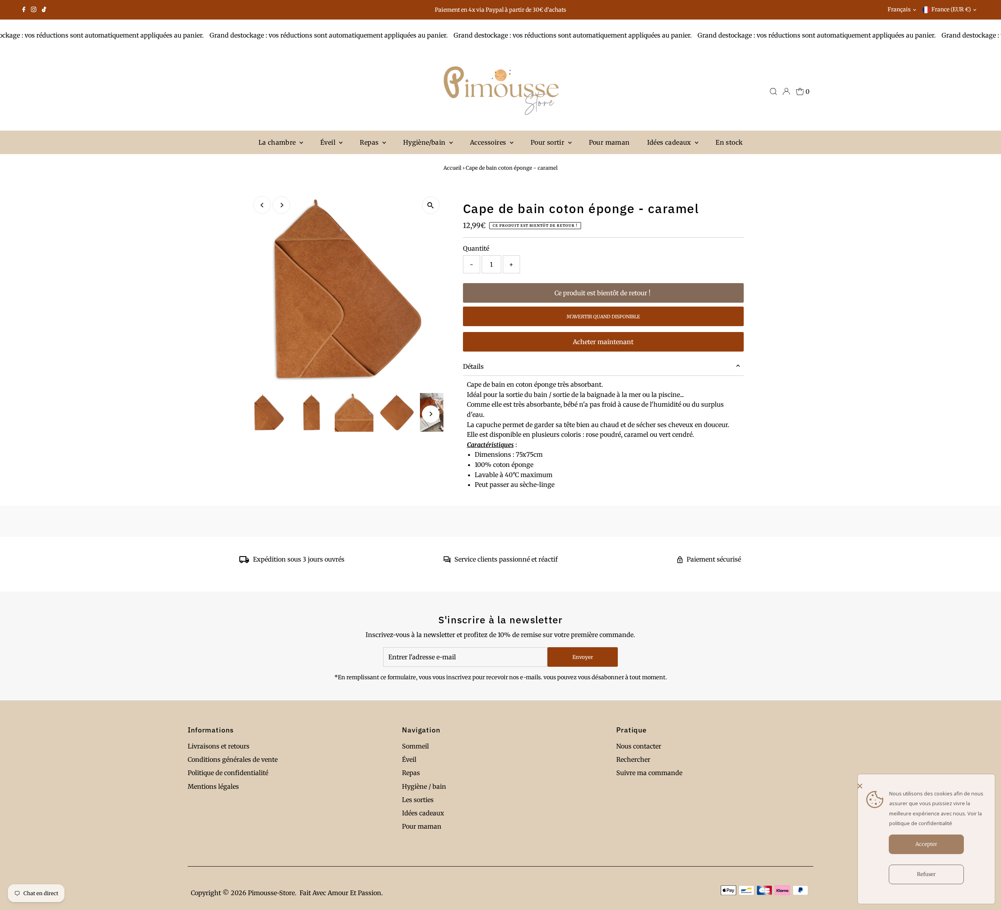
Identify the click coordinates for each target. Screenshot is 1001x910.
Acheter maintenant (603, 342)
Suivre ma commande (649, 773)
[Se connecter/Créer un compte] (786, 91)
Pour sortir (548, 142)
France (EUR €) (951, 9)
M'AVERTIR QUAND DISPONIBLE (603, 316)
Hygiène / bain (424, 786)
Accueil (452, 168)
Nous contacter (638, 746)
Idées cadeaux (670, 142)
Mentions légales (213, 786)
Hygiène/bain (425, 142)
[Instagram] (33, 9)
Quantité (476, 248)
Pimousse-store (271, 893)
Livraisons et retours (218, 746)
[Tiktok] (44, 9)
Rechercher (633, 759)
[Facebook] (23, 9)
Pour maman (609, 142)
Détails (473, 366)
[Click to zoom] (431, 205)
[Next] (281, 205)
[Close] (924, 786)
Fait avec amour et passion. (341, 893)
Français (899, 9)
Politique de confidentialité (228, 773)
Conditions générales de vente (233, 759)
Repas (370, 142)
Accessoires (489, 142)
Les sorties (418, 800)
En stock (729, 142)
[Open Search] (773, 91)
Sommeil (415, 746)
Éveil (328, 142)
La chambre (278, 142)
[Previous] (262, 205)
